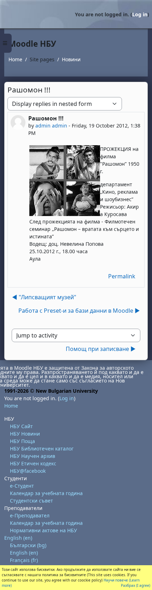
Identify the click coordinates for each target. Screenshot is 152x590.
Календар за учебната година (46, 493)
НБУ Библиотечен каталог (42, 448)
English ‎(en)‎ (18, 537)
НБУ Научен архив (32, 456)
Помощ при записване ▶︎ (101, 349)
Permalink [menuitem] (121, 276)
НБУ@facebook (28, 470)
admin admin (51, 125)
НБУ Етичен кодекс (33, 463)
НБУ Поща (22, 441)
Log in (139, 14)
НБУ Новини (25, 433)
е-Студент (22, 485)
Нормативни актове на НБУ (43, 530)
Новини (71, 59)
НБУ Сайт (21, 426)
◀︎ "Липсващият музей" (44, 297)
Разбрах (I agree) (135, 585)
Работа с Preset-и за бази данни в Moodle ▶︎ (79, 310)
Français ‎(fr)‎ (24, 560)
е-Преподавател (29, 515)
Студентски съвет (31, 500)
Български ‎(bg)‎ (28, 545)
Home (15, 59)
